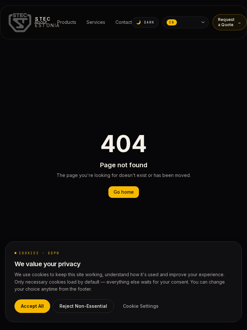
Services (96, 22)
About (40, 22)
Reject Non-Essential (83, 306)
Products (66, 22)
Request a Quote (229, 22)
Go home (124, 192)
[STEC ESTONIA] (20, 22)
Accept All (32, 306)
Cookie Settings (141, 306)
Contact (123, 22)
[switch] (145, 22)
